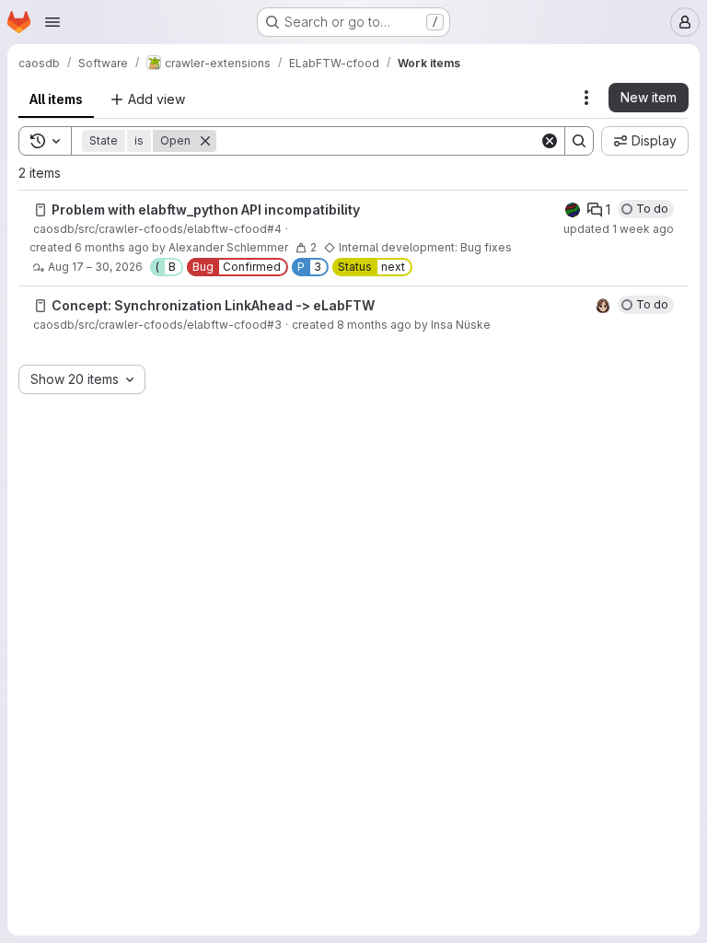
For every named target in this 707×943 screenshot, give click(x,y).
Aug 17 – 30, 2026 (95, 267)
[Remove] (205, 141)
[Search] (579, 141)
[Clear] (550, 141)
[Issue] (40, 210)
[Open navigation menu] (52, 22)
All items (56, 99)
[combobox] (81, 379)
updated (618, 229)
